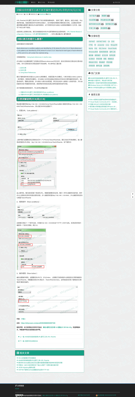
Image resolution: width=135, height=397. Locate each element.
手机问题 (99, 59)
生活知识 (92, 59)
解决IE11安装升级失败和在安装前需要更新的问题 (106, 83)
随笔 (105, 59)
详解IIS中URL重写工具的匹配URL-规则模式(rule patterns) (39, 94)
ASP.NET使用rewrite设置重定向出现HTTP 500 (33, 370)
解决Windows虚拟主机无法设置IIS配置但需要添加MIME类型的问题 (40, 363)
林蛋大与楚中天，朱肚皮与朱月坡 (101, 80)
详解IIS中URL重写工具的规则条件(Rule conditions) (37, 92)
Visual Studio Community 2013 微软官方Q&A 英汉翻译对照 (109, 109)
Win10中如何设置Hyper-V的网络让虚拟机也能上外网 (107, 87)
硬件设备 (99, 66)
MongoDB (114, 45)
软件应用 (112, 55)
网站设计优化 (93, 62)
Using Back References (28, 72)
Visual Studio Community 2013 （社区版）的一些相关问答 (109, 102)
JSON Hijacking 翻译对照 (26, 367)
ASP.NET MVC (101, 41)
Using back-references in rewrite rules (39, 57)
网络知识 (111, 59)
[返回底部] (133, 197)
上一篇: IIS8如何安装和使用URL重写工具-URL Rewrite (38, 337)
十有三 (23, 319)
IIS (95, 45)
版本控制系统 (103, 52)
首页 (34, 2)
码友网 (17, 388)
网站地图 (52, 2)
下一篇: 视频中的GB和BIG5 (29, 341)
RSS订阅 (117, 2)
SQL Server (102, 48)
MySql (91, 48)
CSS (112, 41)
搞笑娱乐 (98, 55)
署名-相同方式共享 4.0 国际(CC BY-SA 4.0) (57, 327)
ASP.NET (92, 41)
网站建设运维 (42, 14)
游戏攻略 (106, 66)
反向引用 (23, 68)
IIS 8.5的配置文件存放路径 (27, 358)
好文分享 (105, 55)
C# (109, 41)
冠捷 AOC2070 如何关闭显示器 (100, 104)
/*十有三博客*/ (21, 2)
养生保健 (109, 62)
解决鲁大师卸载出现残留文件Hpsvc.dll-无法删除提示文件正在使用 (111, 106)
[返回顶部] (133, 194)
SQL (95, 48)
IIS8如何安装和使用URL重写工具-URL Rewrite (33, 360)
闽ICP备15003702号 (84, 395)
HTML (91, 45)
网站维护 (102, 62)
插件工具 (112, 52)
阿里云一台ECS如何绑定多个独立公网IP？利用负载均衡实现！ (39, 365)
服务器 (49, 14)
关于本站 (42, 2)
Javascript (101, 45)
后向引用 (23, 70)
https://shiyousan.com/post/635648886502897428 (38, 323)
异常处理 (92, 66)
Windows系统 (93, 52)
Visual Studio (112, 48)
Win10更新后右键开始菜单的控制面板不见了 (104, 99)
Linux (107, 45)
